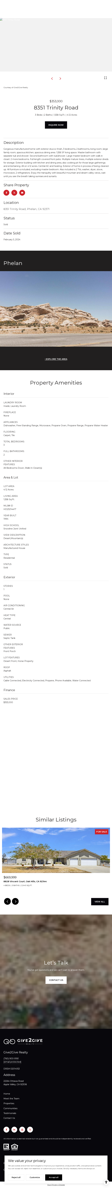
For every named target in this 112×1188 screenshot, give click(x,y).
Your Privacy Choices (56, 1185)
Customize (35, 1177)
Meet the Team (11, 1098)
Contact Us (9, 1118)
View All (100, 901)
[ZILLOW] (22, 1130)
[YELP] (30, 1130)
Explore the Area (56, 359)
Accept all (53, 1177)
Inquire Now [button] (56, 125)
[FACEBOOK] (6, 1130)
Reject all (16, 1177)
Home (7, 1093)
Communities (10, 1108)
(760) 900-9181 (11, 1058)
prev (52, 78)
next (60, 78)
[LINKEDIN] (14, 1130)
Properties (9, 1103)
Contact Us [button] (56, 980)
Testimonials (10, 1113)
